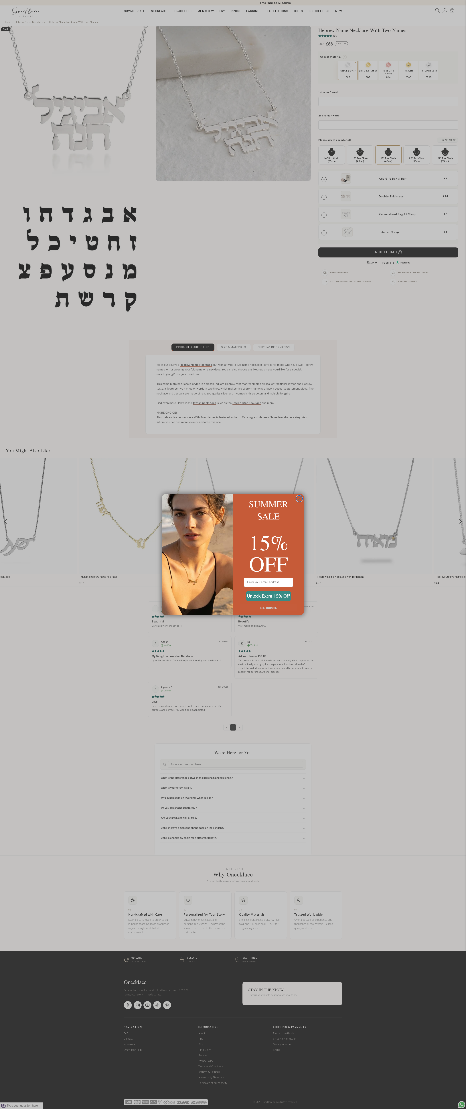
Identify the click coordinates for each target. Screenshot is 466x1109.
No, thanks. (268, 608)
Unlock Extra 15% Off (268, 596)
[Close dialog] (299, 498)
